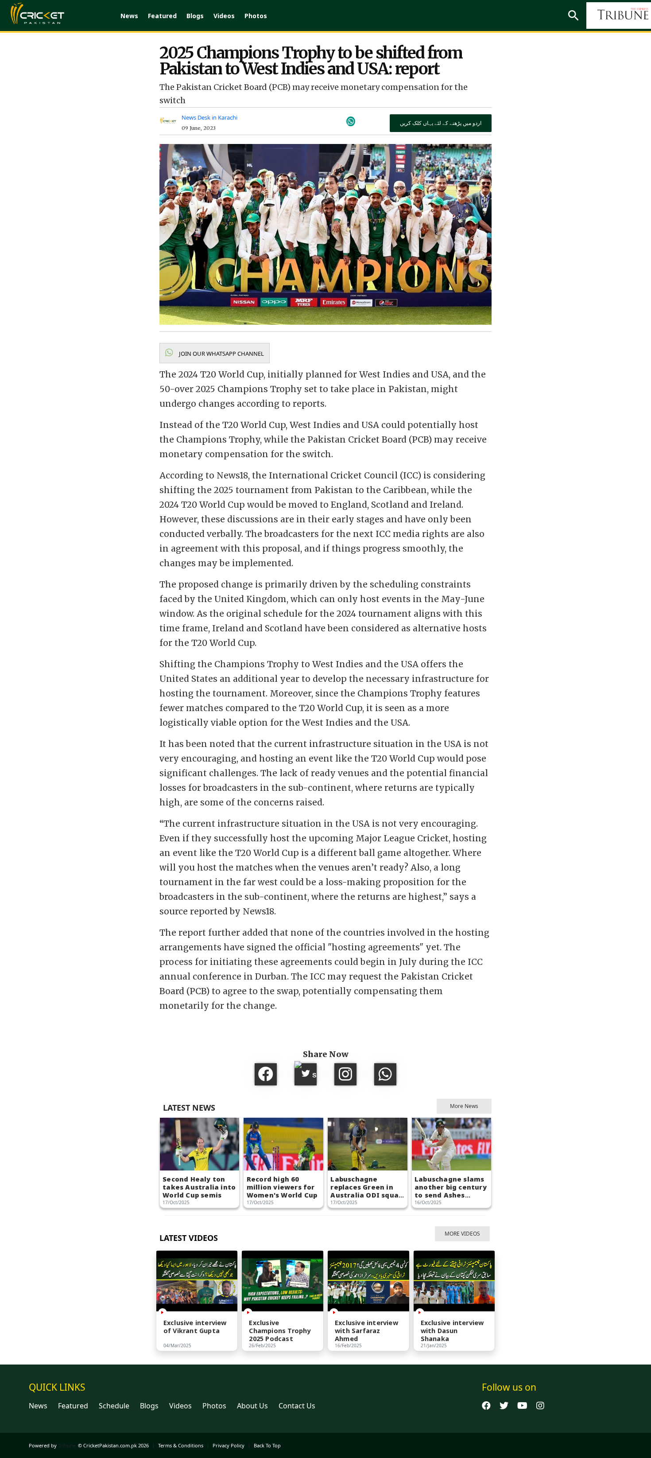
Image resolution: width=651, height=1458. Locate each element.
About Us (252, 1406)
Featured (162, 16)
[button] (214, 353)
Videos (224, 16)
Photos (255, 16)
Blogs (195, 16)
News (129, 16)
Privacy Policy (228, 1445)
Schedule (114, 1406)
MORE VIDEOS (462, 1233)
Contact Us (297, 1406)
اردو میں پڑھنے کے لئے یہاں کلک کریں (440, 123)
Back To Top (267, 1445)
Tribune (67, 1445)
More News (464, 1106)
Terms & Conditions (180, 1445)
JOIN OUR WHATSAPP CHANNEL (221, 354)
